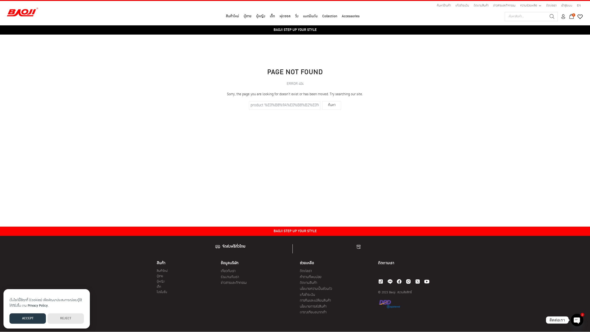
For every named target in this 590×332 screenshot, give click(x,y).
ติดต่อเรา (551, 6)
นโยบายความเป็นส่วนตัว (316, 289)
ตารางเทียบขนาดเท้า (313, 312)
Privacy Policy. (38, 306)
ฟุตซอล (285, 16)
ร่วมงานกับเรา (230, 277)
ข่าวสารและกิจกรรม (504, 6)
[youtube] (427, 281)
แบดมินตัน (310, 16)
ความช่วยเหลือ (528, 6)
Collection (329, 16)
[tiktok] (381, 281)
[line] (390, 281)
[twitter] (417, 281)
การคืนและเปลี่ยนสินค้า (315, 301)
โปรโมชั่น (162, 292)
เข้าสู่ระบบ (566, 6)
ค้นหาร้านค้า (444, 6)
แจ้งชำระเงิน (462, 6)
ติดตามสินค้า (481, 6)
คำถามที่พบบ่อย (311, 277)
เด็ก (272, 16)
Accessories (351, 16)
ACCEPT (27, 318)
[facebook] (399, 281)
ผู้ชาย (247, 16)
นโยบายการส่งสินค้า (313, 307)
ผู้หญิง (260, 16)
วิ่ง (296, 16)
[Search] (552, 16)
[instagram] (408, 281)
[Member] (563, 16)
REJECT (65, 318)
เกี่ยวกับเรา (228, 271)
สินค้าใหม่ (232, 16)
